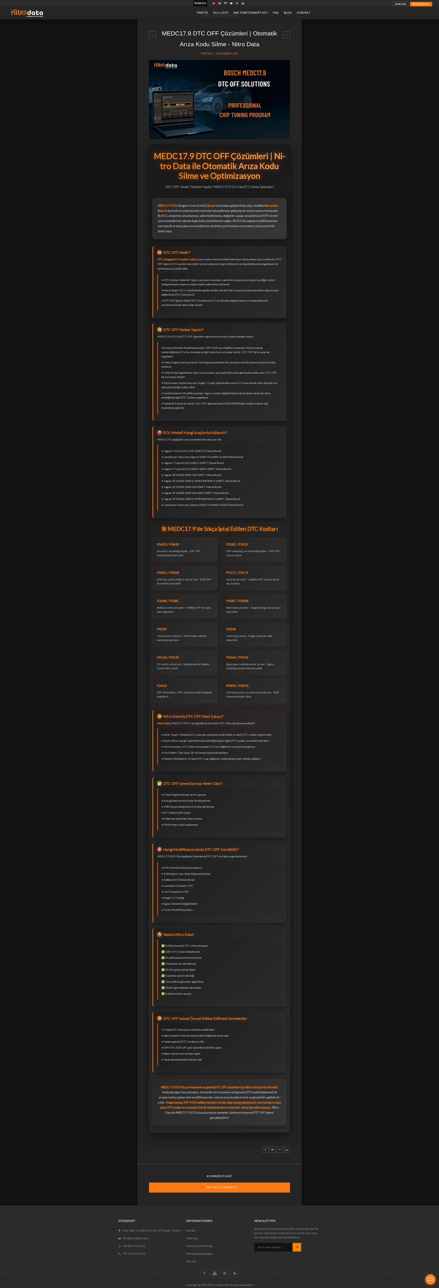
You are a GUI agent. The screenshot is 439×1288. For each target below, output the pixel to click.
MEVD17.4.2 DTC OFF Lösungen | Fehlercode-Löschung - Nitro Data (286, 34)
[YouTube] (214, 1273)
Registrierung (421, 4)
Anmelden (400, 4)
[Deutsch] (243, 3)
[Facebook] (204, 1273)
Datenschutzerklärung (199, 1245)
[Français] (231, 3)
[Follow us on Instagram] (225, 1273)
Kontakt (190, 1230)
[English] (219, 3)
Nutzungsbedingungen (199, 1253)
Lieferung (192, 1238)
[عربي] (237, 3)
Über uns (191, 1261)
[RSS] (235, 1273)
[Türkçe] (214, 3)
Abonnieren (297, 1247)
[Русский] (225, 3)
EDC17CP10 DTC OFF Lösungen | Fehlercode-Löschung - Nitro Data (152, 34)
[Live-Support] (430, 1279)
